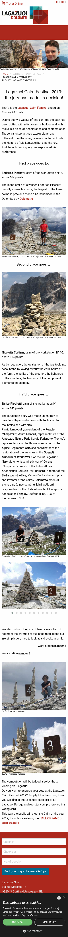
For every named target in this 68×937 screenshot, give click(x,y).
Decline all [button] (49, 922)
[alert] (34, 915)
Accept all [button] (18, 922)
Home (5, 74)
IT (57, 2)
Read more (32, 915)
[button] (34, 931)
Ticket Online (14, 3)
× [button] (64, 897)
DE (63, 2)
